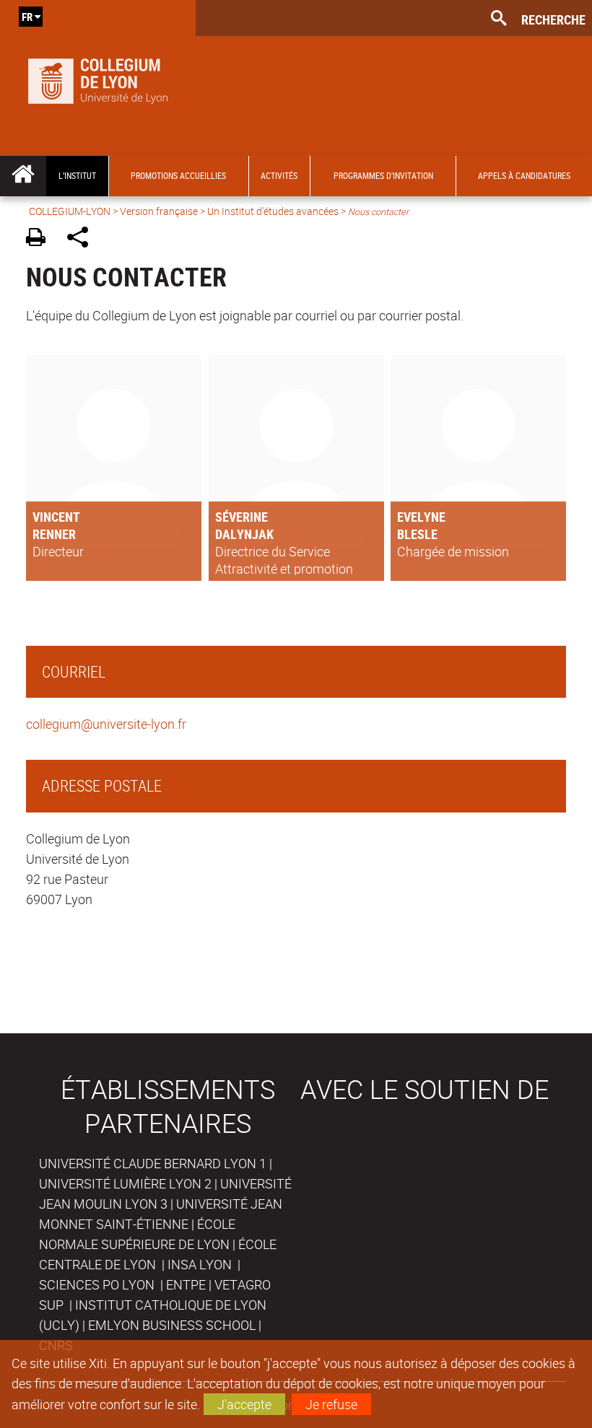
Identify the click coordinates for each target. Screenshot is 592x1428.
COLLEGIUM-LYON (69, 211)
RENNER (54, 534)
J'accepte (244, 1404)
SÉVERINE (241, 516)
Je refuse (331, 1404)
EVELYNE (421, 516)
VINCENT (56, 516)
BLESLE (417, 534)
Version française (159, 211)
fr (27, 16)
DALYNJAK (244, 534)
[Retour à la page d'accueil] (98, 78)
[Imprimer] (41, 239)
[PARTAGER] (82, 239)
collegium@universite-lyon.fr (106, 723)
